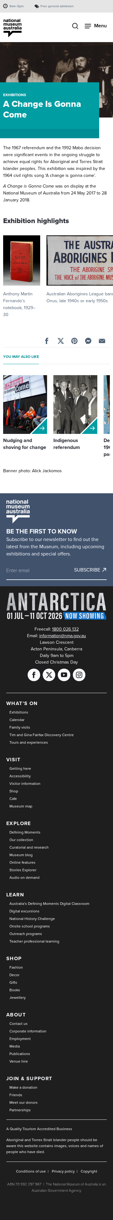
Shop (13, 791)
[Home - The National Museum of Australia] (12, 28)
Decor (14, 975)
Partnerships (20, 1110)
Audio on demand (24, 877)
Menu (100, 25)
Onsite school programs (29, 926)
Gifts (13, 982)
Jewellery (17, 997)
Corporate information (27, 1031)
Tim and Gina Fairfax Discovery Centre (41, 735)
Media (14, 1046)
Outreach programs (25, 934)
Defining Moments (24, 832)
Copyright (89, 1171)
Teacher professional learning (34, 941)
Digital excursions (24, 911)
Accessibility (20, 776)
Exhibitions (14, 95)
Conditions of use (31, 1171)
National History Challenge (32, 919)
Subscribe (87, 569)
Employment (20, 1039)
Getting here (20, 768)
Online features (22, 862)
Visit (13, 759)
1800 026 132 (65, 629)
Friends (15, 1095)
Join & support (29, 1078)
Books (14, 990)
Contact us (18, 1023)
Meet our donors (23, 1102)
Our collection (21, 840)
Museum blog (21, 855)
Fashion (16, 967)
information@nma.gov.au (62, 635)
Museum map (20, 806)
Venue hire (18, 1061)
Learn (15, 894)
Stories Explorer (22, 870)
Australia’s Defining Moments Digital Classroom (49, 903)
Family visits (19, 727)
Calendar (16, 720)
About (16, 1014)
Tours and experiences (28, 742)
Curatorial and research (29, 847)
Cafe (13, 798)
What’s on (22, 703)
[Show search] (75, 27)
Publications (19, 1054)
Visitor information (24, 783)
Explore (18, 823)
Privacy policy (63, 1171)
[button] (21, 276)
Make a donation (23, 1087)
